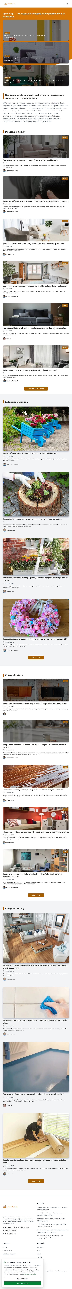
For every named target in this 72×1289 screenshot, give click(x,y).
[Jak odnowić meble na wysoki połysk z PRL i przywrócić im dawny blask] (36, 690)
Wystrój (39, 1257)
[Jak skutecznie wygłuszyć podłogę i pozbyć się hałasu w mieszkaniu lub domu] (36, 1135)
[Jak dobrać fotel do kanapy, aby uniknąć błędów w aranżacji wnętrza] (36, 230)
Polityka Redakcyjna (60, 1271)
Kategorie (41, 1243)
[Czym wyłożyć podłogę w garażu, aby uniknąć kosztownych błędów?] (36, 1067)
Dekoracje (40, 1247)
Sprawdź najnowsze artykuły (36, 388)
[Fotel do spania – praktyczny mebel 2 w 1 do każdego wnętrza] (36, 52)
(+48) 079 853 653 (10, 1230)
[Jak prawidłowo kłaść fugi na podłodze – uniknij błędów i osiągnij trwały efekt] (36, 1002)
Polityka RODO (49, 1271)
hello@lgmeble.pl (10, 1233)
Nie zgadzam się (22, 1278)
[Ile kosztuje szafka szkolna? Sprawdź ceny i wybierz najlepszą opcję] (36, 30)
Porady (39, 1254)
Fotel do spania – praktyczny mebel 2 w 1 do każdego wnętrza (23, 58)
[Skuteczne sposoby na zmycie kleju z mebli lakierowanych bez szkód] (36, 776)
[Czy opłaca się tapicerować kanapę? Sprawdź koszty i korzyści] (36, 146)
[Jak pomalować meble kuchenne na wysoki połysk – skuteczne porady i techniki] (36, 731)
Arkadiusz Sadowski (12, 464)
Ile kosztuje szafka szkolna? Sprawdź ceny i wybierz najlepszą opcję (25, 35)
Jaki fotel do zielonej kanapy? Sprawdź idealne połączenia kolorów (33, 80)
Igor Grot (9, 1105)
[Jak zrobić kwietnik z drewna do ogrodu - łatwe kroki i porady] (36, 429)
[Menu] (64, 4)
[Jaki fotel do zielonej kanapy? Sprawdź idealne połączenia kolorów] (36, 75)
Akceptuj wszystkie (22, 1283)
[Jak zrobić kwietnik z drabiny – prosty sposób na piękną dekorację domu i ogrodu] (36, 556)
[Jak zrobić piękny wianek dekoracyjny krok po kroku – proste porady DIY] (36, 618)
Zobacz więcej (36, 657)
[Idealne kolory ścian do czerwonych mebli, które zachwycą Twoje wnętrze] (36, 818)
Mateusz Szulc (11, 530)
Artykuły (40, 1203)
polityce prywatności (29, 1274)
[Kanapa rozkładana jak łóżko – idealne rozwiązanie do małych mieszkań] (36, 314)
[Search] (67, 4)
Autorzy (6, 1243)
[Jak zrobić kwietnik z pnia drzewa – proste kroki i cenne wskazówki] (36, 494)
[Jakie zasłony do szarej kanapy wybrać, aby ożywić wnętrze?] (36, 356)
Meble (38, 1250)
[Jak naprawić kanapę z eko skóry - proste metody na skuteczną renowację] (36, 187)
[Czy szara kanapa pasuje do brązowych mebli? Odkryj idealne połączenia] (36, 272)
